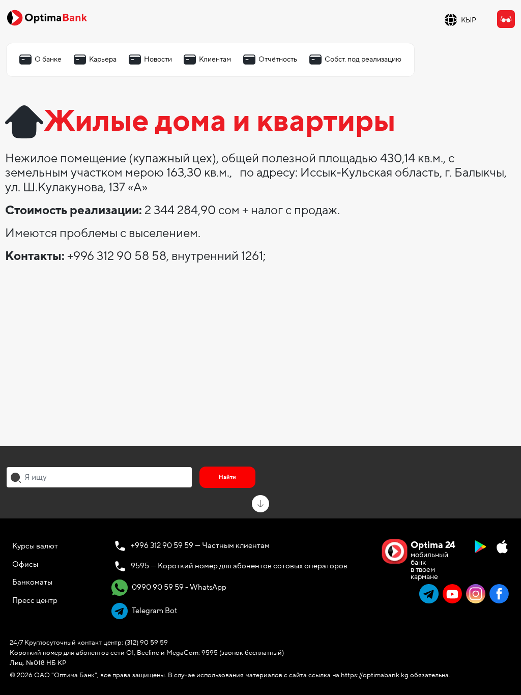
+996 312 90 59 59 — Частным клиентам (200, 545)
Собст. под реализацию (363, 59)
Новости (158, 59)
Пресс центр (34, 600)
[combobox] (99, 477)
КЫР (468, 20)
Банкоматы (32, 582)
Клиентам (215, 59)
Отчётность (277, 59)
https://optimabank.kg (375, 675)
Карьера (103, 59)
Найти (227, 477)
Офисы (25, 564)
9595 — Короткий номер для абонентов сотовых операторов (239, 566)
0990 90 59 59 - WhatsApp (178, 587)
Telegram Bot (153, 610)
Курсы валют (35, 546)
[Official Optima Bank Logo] (47, 17)
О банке (48, 59)
